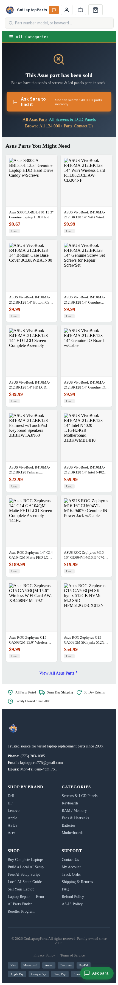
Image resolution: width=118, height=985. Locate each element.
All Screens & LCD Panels (72, 119)
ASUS (13, 825)
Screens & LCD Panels (79, 796)
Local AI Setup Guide (25, 882)
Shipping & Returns (77, 882)
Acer (11, 833)
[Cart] (95, 9)
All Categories (32, 37)
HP (10, 803)
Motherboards (72, 833)
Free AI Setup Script (24, 874)
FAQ (65, 889)
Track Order (71, 874)
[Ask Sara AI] (54, 10)
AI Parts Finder (20, 904)
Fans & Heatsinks (75, 818)
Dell (11, 796)
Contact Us (83, 126)
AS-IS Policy (72, 904)
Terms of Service (72, 955)
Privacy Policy (44, 955)
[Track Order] (80, 10)
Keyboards (70, 803)
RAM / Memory (74, 811)
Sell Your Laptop (21, 889)
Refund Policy (73, 897)
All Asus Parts (35, 119)
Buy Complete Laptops (25, 860)
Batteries (68, 825)
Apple (12, 818)
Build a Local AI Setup (26, 867)
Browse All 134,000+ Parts (48, 126)
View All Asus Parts (56, 673)
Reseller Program (21, 911)
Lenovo (13, 811)
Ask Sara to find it (61, 101)
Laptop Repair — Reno (26, 897)
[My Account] (66, 10)
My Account (71, 867)
